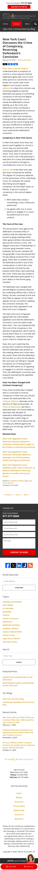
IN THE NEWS (8, 608)
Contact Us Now (19, 552)
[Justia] (24, 565)
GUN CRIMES (8, 605)
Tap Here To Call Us (19, 7)
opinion (6, 88)
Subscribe (19, 588)
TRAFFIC (6, 615)
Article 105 (8, 169)
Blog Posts (19, 819)
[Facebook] (7, 565)
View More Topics (10, 642)
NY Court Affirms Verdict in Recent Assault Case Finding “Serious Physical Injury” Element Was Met (19, 745)
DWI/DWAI (7, 612)
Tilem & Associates (12, 407)
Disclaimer (19, 802)
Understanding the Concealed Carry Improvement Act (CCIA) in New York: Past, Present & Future (18, 732)
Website (19, 797)
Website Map (19, 810)
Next (26, 494)
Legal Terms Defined (11, 638)
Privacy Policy (19, 806)
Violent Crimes (9, 635)
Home (5, 24)
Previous (8, 494)
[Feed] (30, 565)
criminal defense (11, 401)
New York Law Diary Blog (13, 699)
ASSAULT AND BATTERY (12, 632)
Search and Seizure (11, 618)
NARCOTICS (7, 622)
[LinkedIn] (19, 565)
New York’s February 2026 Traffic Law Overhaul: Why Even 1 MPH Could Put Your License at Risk (18, 720)
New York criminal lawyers (15, 68)
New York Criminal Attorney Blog (19, 16)
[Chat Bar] (19, 867)
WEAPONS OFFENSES (11, 625)
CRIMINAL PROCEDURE (12, 602)
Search (19, 662)
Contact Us (19, 814)
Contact (16, 24)
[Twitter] (13, 565)
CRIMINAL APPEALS (17, 481)
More (27, 24)
